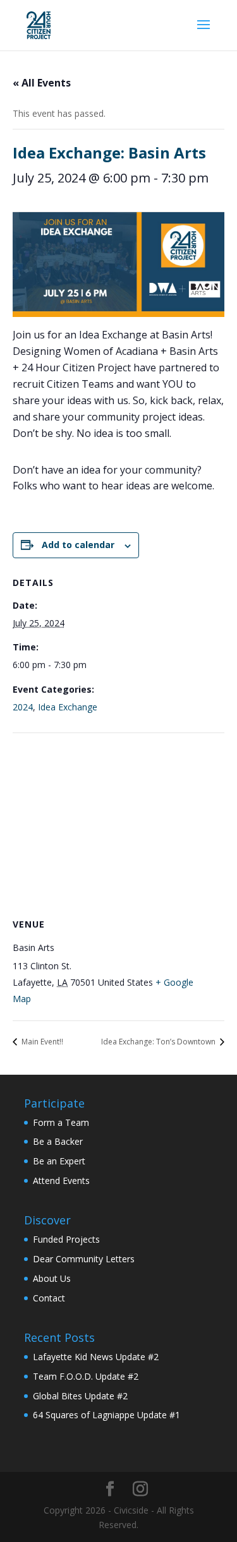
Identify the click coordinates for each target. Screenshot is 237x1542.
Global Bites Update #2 (80, 1396)
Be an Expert (59, 1161)
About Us (52, 1278)
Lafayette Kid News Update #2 (96, 1357)
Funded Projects (66, 1239)
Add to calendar (78, 545)
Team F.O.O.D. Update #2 (85, 1376)
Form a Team (61, 1122)
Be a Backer (58, 1141)
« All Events (42, 83)
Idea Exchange (67, 707)
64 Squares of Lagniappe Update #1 (106, 1415)
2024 (23, 707)
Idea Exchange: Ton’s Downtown (159, 1041)
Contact (49, 1298)
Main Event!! (41, 1041)
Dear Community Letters (84, 1259)
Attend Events (61, 1180)
